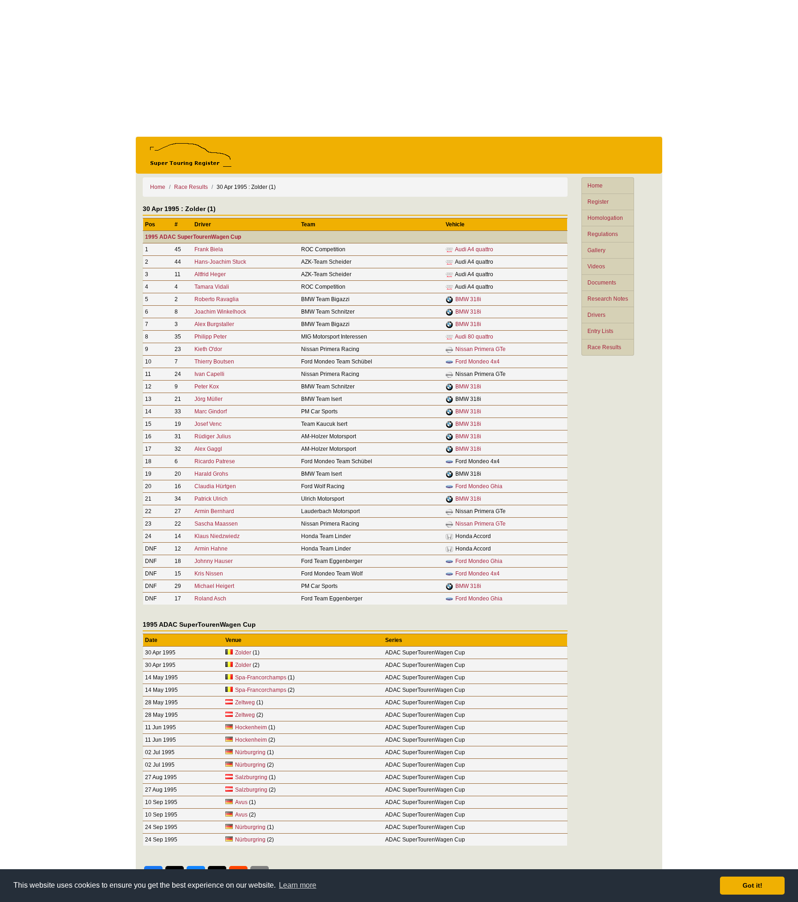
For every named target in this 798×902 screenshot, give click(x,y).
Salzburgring (251, 777)
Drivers (596, 315)
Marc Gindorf (210, 411)
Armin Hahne (211, 548)
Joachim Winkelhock (220, 312)
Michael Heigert (214, 586)
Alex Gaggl (208, 449)
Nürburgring (251, 752)
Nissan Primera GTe (480, 349)
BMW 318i (468, 299)
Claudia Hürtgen (215, 486)
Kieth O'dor (208, 349)
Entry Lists (600, 331)
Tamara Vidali (211, 287)
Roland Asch (210, 598)
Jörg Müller (208, 399)
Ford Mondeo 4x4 (477, 361)
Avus (241, 802)
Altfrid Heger (210, 274)
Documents (601, 282)
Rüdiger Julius (212, 436)
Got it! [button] (752, 885)
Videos (596, 266)
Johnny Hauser (213, 561)
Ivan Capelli (209, 374)
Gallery (596, 250)
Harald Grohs (211, 474)
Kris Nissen (208, 573)
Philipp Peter (210, 336)
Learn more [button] (297, 885)
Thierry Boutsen (214, 361)
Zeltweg (245, 702)
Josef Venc (208, 424)
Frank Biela (208, 249)
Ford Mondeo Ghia (478, 486)
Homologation (605, 218)
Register (598, 202)
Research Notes (607, 299)
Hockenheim (251, 727)
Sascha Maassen (216, 524)
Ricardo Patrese (214, 461)
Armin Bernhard (214, 511)
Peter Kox (206, 386)
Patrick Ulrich (211, 499)
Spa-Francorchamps (260, 677)
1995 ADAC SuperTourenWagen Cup (193, 237)
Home (595, 185)
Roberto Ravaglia (216, 299)
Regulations (602, 234)
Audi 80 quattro (474, 336)
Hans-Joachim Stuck (220, 262)
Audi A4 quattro (474, 249)
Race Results (604, 347)
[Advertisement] (399, 68)
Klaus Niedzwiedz (217, 536)
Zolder (243, 652)
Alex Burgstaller (214, 324)
